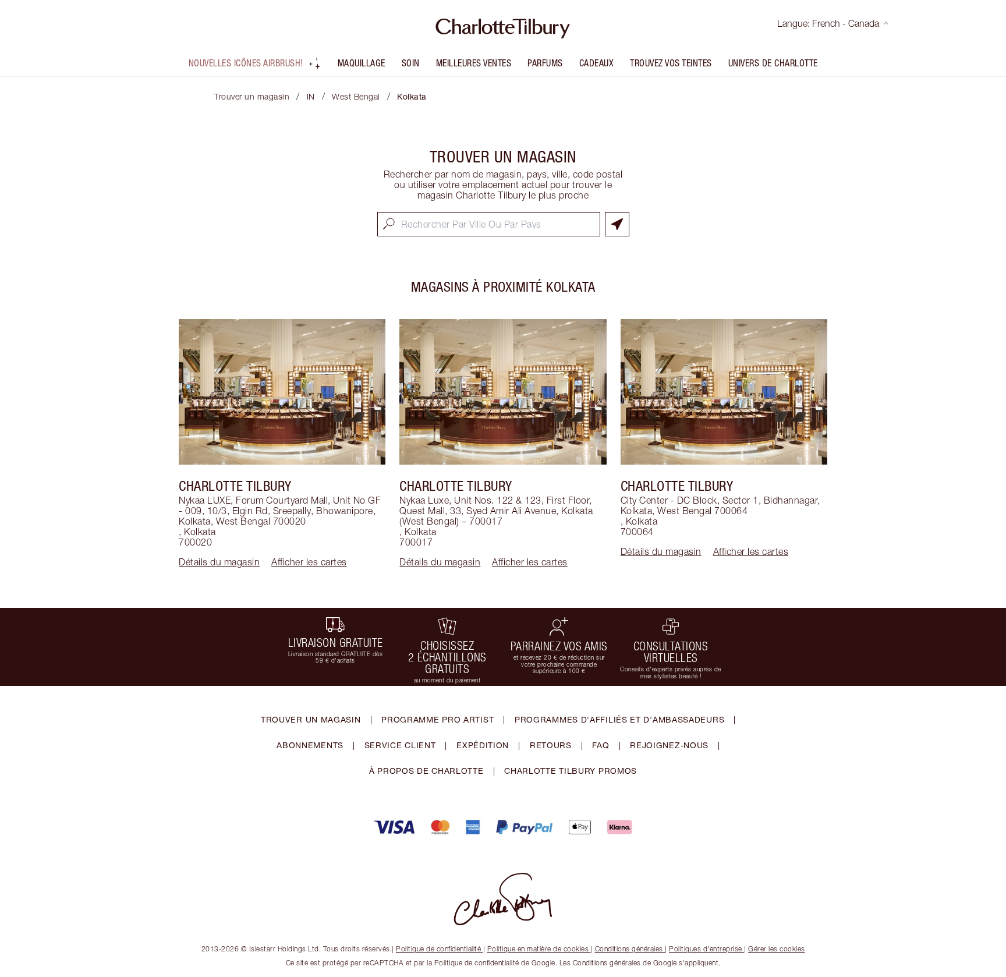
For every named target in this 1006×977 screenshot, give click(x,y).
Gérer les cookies (776, 948)
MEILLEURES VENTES (474, 63)
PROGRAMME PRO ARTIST (437, 719)
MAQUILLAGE (361, 63)
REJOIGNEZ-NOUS (669, 745)
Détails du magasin (219, 562)
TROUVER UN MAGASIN (311, 719)
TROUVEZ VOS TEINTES (671, 63)
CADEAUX (596, 63)
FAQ (600, 745)
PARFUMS (545, 63)
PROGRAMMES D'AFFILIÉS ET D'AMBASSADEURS (619, 719)
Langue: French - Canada (828, 23)
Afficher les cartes (309, 562)
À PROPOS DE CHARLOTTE (426, 771)
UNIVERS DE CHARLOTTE (773, 63)
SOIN (411, 63)
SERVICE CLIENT (400, 745)
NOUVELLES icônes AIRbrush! (246, 63)
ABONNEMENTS (310, 745)
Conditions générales (629, 948)
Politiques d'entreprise (705, 948)
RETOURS (551, 745)
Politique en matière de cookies (538, 948)
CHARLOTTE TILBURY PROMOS (570, 771)
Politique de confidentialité (438, 948)
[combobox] (488, 224)
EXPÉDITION (482, 745)
